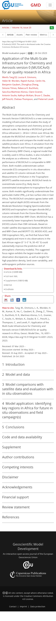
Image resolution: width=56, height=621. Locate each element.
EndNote (9, 289)
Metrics (43, 34)
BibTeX (8, 285)
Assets (20, 34)
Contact (13, 606)
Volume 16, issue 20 (21, 27)
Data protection (37, 606)
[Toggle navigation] (50, 5)
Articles (5, 27)
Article (10, 34)
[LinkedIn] (24, 299)
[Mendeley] (6, 299)
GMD (36, 5)
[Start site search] (52, 27)
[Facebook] (18, 299)
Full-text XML (11, 276)
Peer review (31, 34)
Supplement (11, 280)
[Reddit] (12, 299)
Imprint (23, 606)
